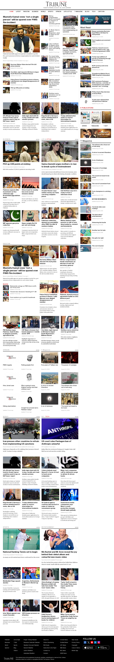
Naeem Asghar (6, 60)
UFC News (63, 645)
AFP (43, 446)
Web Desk (18, 446)
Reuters (5, 446)
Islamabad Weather (29, 653)
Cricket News (64, 639)
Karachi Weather (28, 647)
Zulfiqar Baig (6, 554)
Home (11, 11)
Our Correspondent (8, 167)
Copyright (74, 645)
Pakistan (26, 11)
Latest (18, 11)
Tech (93, 11)
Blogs (87, 11)
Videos (16, 650)
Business (35, 11)
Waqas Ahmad (13, 60)
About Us (46, 639)
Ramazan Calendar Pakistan (32, 642)
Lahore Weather (28, 650)
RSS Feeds (46, 645)
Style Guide (75, 639)
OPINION (6, 350)
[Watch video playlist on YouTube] (95, 19)
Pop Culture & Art (46, 560)
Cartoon (101, 11)
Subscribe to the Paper (49, 647)
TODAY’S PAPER (48, 7)
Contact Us (46, 650)
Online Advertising (48, 642)
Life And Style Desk (46, 169)
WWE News (63, 653)
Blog (15, 647)
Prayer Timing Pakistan (30, 639)
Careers (45, 653)
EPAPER (68, 7)
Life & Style (68, 11)
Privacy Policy (76, 642)
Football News (64, 642)
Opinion (58, 11)
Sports (50, 11)
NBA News (63, 647)
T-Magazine (78, 11)
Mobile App (75, 650)
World (43, 11)
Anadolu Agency (11, 446)
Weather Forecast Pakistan (31, 645)
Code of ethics (76, 647)
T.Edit (15, 642)
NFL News (63, 650)
